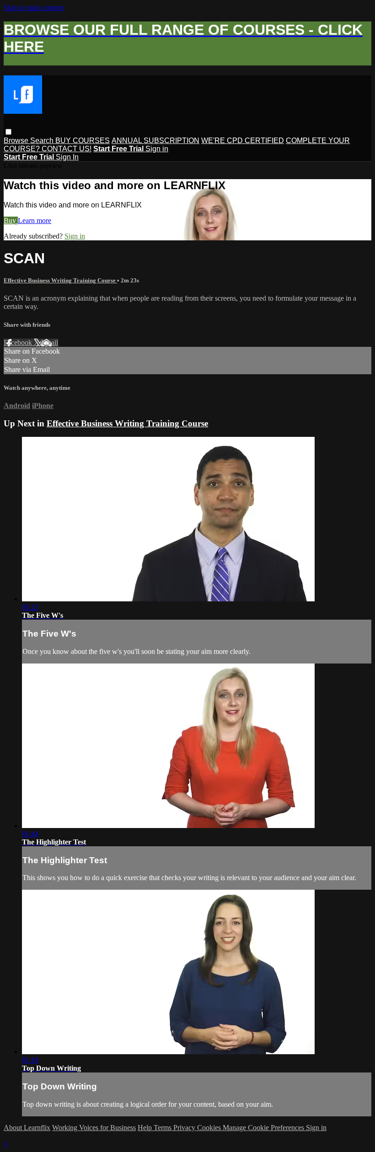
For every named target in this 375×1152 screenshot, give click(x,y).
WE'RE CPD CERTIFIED (242, 140)
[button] (8, 132)
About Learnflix (27, 1127)
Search (42, 140)
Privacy (185, 1127)
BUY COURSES (82, 140)
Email (49, 342)
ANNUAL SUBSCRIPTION (155, 140)
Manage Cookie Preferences (264, 1127)
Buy (11, 220)
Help (146, 1127)
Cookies (210, 1127)
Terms (163, 1127)
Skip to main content (33, 7)
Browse (17, 140)
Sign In (67, 157)
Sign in (156, 149)
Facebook (19, 342)
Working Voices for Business (94, 1127)
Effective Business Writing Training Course (60, 280)
